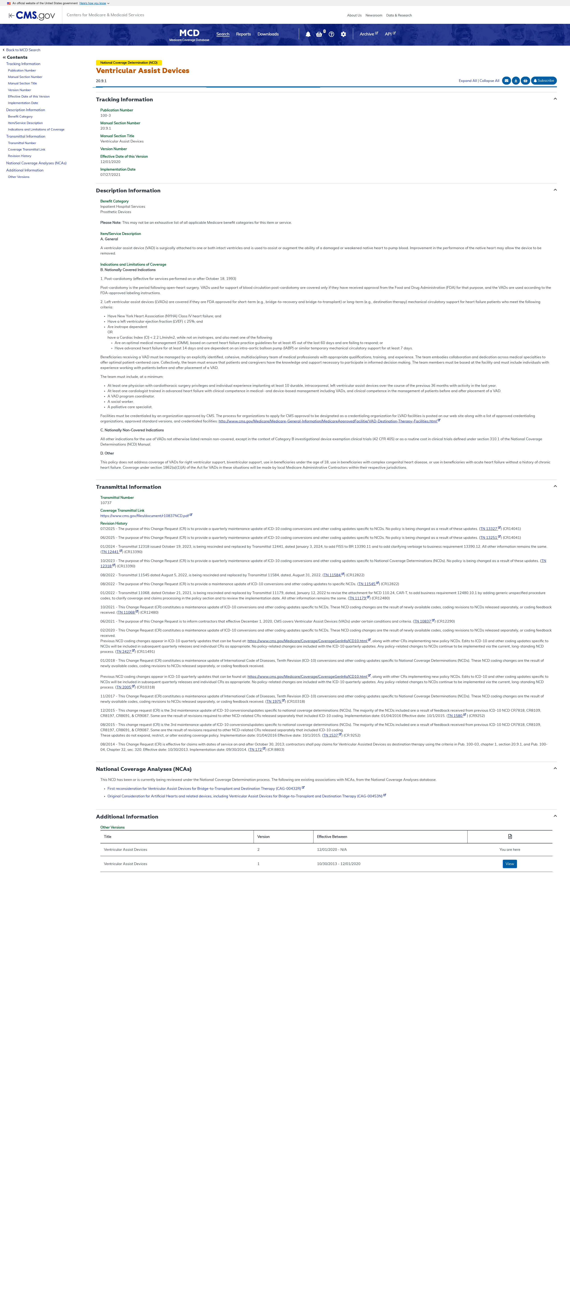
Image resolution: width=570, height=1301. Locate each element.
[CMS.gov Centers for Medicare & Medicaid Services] (33, 15)
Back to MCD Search (23, 50)
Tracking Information (23, 64)
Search (223, 34)
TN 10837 (423, 621)
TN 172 (256, 749)
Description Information (25, 110)
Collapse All (489, 81)
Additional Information (24, 170)
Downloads (268, 34)
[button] (308, 35)
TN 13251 (489, 538)
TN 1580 (455, 716)
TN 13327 (489, 529)
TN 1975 (274, 701)
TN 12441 (111, 552)
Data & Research (399, 15)
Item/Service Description (25, 123)
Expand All (468, 81)
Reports (243, 34)
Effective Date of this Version (29, 96)
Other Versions (18, 177)
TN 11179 (358, 598)
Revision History (19, 156)
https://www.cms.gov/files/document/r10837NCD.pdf (145, 516)
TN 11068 (127, 612)
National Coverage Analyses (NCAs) (36, 163)
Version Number (19, 90)
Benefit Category (20, 116)
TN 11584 (333, 575)
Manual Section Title (22, 83)
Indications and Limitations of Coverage (36, 129)
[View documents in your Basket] (319, 35)
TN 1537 (331, 735)
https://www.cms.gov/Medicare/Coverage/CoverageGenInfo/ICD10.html (308, 641)
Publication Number (22, 70)
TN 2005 (124, 687)
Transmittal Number (22, 143)
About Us (354, 15)
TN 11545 (367, 584)
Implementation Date (23, 103)
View (510, 864)
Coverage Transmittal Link (26, 149)
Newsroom (374, 15)
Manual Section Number (25, 77)
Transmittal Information (25, 136)
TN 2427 (124, 652)
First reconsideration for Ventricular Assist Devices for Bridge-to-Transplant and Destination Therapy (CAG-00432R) (205, 788)
